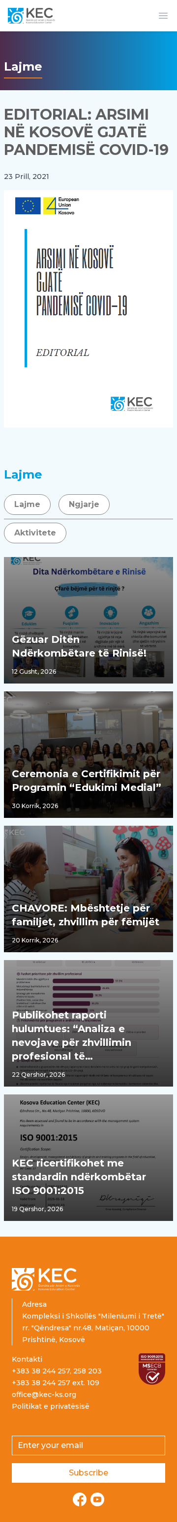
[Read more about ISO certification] (152, 1369)
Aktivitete (35, 532)
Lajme (27, 504)
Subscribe (88, 1472)
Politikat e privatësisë (50, 1406)
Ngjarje (84, 504)
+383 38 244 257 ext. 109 (55, 1382)
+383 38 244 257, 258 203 (57, 1371)
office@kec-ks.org (44, 1394)
